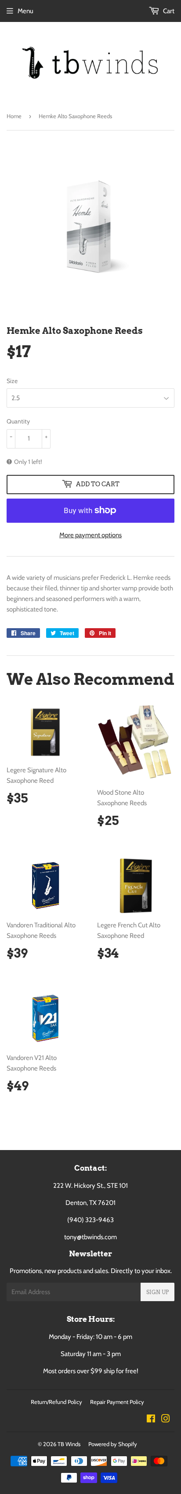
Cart (168, 11)
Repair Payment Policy (117, 1401)
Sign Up (157, 1292)
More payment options (90, 535)
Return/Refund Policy (56, 1401)
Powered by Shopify (112, 1443)
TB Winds (69, 1443)
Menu (25, 11)
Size (12, 381)
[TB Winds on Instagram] (165, 1420)
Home (14, 115)
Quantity (18, 421)
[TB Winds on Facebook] (151, 1420)
